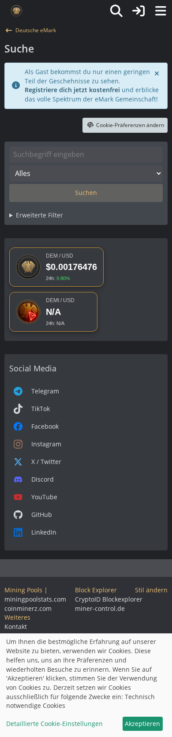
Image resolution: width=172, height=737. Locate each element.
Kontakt (15, 626)
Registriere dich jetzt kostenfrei (72, 90)
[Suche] (116, 11)
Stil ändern (151, 590)
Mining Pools (23, 590)
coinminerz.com (28, 608)
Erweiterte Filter (39, 215)
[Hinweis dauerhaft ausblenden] (157, 72)
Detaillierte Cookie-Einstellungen (54, 723)
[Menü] (160, 11)
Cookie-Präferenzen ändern (130, 125)
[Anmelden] (138, 11)
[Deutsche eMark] (16, 11)
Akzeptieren (142, 723)
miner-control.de (100, 608)
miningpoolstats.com (35, 599)
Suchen (86, 192)
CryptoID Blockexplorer (108, 599)
